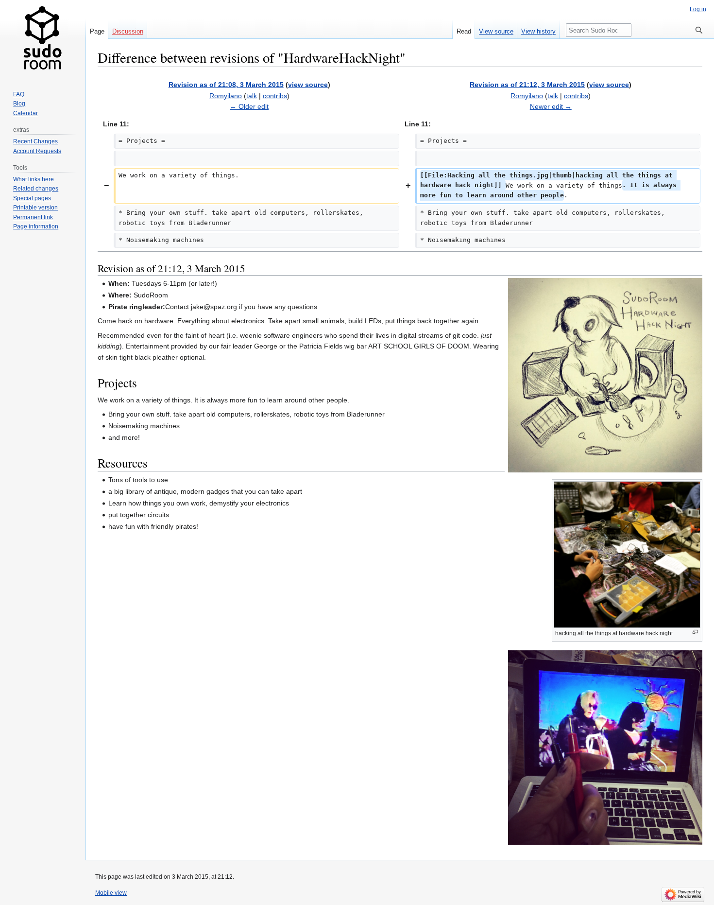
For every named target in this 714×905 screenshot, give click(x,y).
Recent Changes (35, 141)
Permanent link (33, 217)
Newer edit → (551, 106)
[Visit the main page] (43, 39)
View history (538, 31)
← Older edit (249, 106)
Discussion (127, 31)
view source (308, 84)
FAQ (18, 94)
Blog (19, 103)
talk (251, 96)
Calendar (25, 113)
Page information (35, 226)
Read (464, 31)
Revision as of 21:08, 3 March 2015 (226, 84)
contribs (275, 96)
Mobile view (111, 892)
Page (97, 31)
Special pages (32, 198)
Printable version (35, 207)
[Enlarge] (695, 632)
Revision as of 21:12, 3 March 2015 (527, 84)
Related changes (35, 188)
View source (496, 31)
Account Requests (37, 151)
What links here (33, 179)
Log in (698, 9)
